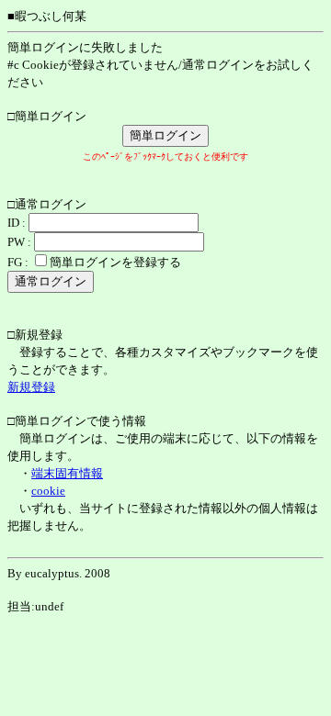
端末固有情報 (67, 473)
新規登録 (31, 387)
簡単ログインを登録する (115, 262)
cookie (48, 491)
